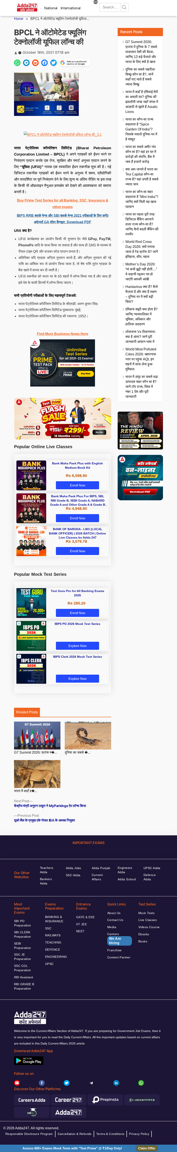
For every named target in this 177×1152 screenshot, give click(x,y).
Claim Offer (146, 1148)
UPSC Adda (152, 868)
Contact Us (115, 920)
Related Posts (27, 712)
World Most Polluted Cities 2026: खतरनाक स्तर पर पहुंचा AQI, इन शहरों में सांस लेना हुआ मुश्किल (140, 359)
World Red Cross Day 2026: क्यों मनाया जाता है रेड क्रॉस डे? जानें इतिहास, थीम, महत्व (141, 249)
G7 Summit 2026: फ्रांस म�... (35, 752)
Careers (114, 938)
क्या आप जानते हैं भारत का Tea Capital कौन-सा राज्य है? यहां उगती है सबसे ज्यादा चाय (141, 176)
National (50, 8)
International (71, 8)
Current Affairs (97, 877)
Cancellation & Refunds (75, 1134)
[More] (95, 2)
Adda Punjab (101, 868)
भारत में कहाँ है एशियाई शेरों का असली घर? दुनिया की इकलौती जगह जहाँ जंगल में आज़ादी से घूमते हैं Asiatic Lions (141, 102)
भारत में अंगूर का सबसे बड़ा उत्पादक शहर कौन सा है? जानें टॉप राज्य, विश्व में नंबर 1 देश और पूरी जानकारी (141, 386)
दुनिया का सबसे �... (77, 752)
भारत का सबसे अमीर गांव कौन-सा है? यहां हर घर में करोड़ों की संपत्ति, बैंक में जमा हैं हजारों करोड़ (140, 154)
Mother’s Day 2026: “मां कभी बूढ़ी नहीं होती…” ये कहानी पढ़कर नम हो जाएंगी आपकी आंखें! (141, 271)
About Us (113, 913)
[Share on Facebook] (44, 62)
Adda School (127, 879)
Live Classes (147, 920)
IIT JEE (81, 924)
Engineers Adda (125, 870)
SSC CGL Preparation (22, 968)
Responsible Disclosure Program (29, 1134)
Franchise (114, 950)
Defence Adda (150, 877)
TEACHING (53, 942)
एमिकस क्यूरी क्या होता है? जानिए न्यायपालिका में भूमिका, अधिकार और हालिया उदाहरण (141, 316)
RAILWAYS (52, 935)
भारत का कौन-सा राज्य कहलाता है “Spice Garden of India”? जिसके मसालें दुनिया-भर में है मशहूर (141, 129)
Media (111, 927)
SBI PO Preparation (22, 923)
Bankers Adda (46, 881)
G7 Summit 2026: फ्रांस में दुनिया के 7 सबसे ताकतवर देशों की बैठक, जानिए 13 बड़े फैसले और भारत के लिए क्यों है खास (141, 52)
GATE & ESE (85, 917)
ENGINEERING (56, 956)
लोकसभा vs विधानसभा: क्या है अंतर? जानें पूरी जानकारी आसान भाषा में (140, 336)
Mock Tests (146, 913)
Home (18, 19)
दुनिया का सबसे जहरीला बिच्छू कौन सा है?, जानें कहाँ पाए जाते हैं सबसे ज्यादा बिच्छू (140, 76)
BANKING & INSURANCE (54, 919)
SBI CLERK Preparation (22, 934)
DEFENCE (52, 949)
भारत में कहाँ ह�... (25, 791)
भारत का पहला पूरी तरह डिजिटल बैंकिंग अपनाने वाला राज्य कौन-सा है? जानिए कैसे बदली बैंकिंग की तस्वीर (141, 224)
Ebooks (143, 934)
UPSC (49, 964)
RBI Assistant (23, 977)
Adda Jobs (73, 868)
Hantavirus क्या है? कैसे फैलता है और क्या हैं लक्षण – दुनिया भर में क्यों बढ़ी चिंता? (141, 294)
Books (142, 941)
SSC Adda (73, 875)
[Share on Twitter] (53, 62)
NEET (80, 931)
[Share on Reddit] (35, 62)
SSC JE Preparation (22, 957)
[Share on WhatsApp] (17, 62)
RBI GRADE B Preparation (24, 986)
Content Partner (118, 957)
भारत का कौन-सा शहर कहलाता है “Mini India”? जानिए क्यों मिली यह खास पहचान (141, 199)
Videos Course (149, 927)
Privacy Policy (139, 1134)
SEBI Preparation (22, 946)
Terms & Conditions (110, 1134)
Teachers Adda (46, 870)
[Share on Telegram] (26, 62)
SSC (48, 928)
